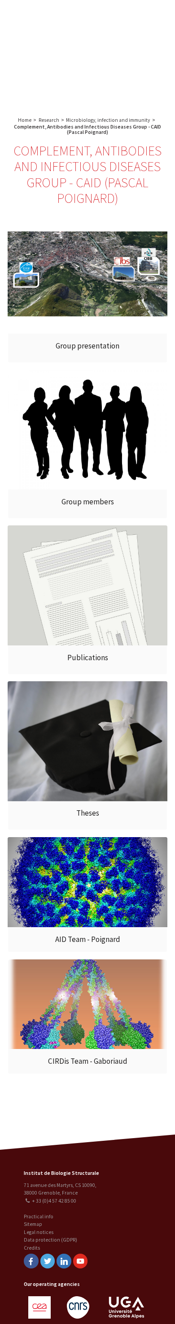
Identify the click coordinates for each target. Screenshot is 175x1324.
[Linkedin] (64, 1261)
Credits (32, 1248)
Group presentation (87, 346)
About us (114, 17)
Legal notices (38, 1232)
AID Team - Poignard (87, 939)
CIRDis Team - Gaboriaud (87, 1061)
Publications (87, 657)
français (76, 54)
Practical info (38, 1216)
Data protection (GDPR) (50, 1240)
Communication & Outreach (130, 56)
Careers (131, 78)
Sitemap (33, 1224)
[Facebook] (31, 1261)
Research (143, 17)
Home (24, 120)
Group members (87, 502)
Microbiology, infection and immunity (108, 120)
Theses (87, 813)
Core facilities (130, 34)
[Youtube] (80, 1261)
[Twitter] (47, 1261)
